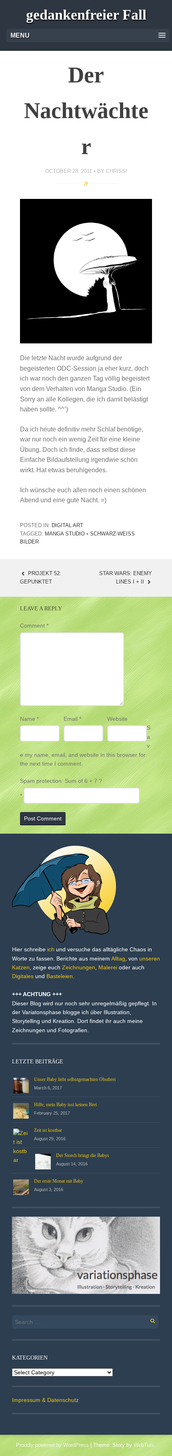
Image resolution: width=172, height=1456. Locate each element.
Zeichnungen (78, 967)
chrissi (116, 171)
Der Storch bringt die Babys (82, 1155)
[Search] (148, 1320)
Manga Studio (65, 534)
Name (29, 719)
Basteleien (59, 976)
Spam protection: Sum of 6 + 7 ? (61, 781)
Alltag (118, 958)
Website (117, 719)
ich (50, 949)
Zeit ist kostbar (48, 1130)
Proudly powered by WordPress (52, 1445)
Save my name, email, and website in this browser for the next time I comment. (85, 745)
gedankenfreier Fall (86, 15)
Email (72, 719)
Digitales (23, 976)
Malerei (107, 967)
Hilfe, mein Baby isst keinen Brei (65, 1104)
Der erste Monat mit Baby (58, 1181)
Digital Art (67, 525)
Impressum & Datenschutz (45, 1400)
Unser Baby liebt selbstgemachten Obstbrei (75, 1079)
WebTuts (144, 1445)
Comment (34, 625)
